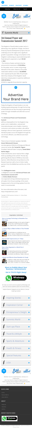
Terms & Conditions (25, 425)
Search (25, 9)
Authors (3, 409)
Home (3, 392)
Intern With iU (5, 397)
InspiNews (4, 5)
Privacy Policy (16, 427)
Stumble (25, 5)
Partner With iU (5, 395)
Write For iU (17, 9)
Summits (11, 5)
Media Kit (4, 404)
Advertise (7, 9)
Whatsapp (19, 5)
